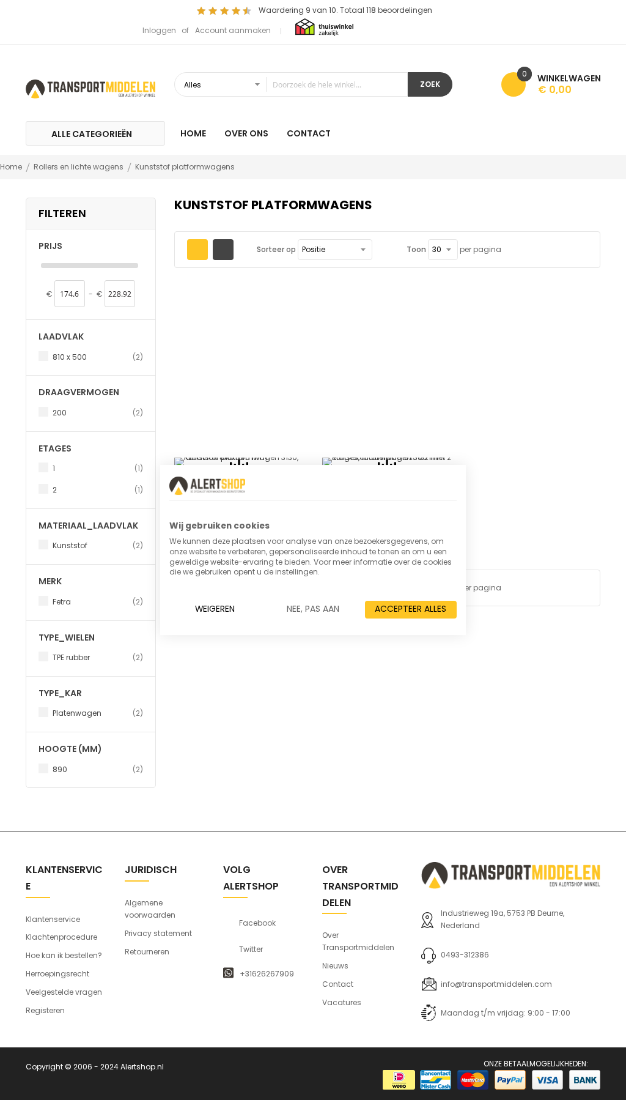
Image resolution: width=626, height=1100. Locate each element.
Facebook (257, 923)
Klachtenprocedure (61, 937)
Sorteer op (276, 249)
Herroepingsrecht (57, 973)
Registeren (45, 1010)
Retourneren (147, 951)
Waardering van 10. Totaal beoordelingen (345, 10)
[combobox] (291, 84)
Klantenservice (53, 919)
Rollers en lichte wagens (79, 167)
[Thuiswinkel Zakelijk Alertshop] (324, 26)
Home (12, 167)
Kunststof (98, 545)
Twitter (251, 949)
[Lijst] (223, 249)
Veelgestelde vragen (64, 992)
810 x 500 (98, 356)
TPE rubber (98, 657)
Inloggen (159, 30)
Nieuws (335, 966)
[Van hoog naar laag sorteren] (380, 249)
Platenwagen (98, 712)
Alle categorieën (91, 134)
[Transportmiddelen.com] (90, 87)
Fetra (98, 601)
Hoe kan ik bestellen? (64, 955)
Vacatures (341, 1002)
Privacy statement (158, 933)
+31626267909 (267, 974)
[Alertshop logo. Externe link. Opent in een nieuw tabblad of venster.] (207, 486)
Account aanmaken (233, 30)
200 (98, 412)
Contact (337, 984)
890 (98, 769)
